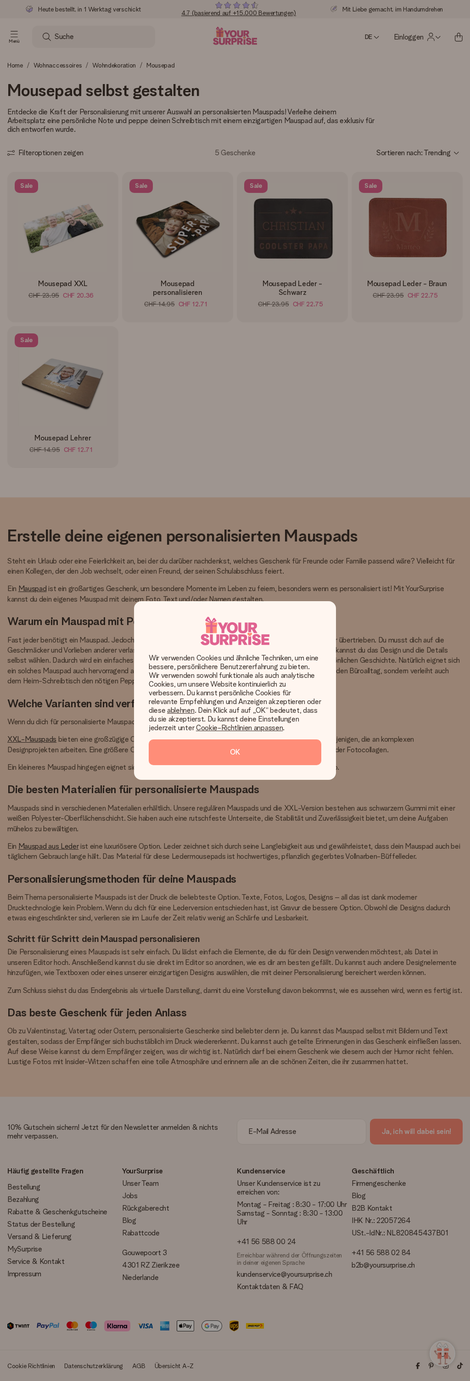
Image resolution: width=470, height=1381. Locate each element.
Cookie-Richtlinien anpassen (239, 727)
